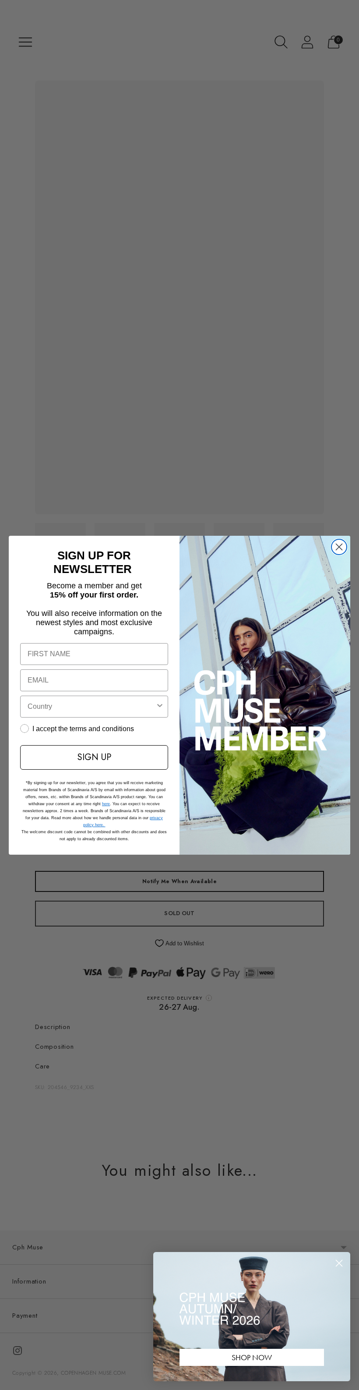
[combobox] (91, 706)
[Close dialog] (339, 547)
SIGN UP (94, 757)
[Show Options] (159, 706)
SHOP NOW (252, 1357)
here (106, 804)
